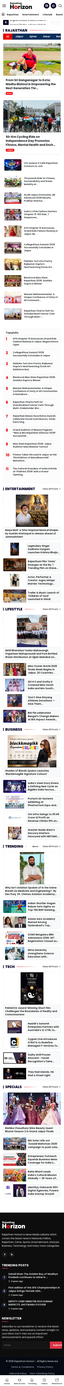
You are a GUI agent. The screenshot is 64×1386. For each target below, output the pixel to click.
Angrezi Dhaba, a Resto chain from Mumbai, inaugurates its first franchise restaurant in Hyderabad (29, 22)
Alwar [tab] (46, 36)
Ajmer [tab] (33, 36)
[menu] (4, 5)
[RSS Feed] (12, 1254)
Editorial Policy (18, 1373)
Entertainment (30, 14)
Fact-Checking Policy (42, 1373)
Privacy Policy (45, 1367)
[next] (58, 22)
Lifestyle (47, 14)
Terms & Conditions (22, 1367)
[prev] (53, 22)
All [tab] (7, 36)
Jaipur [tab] (19, 36)
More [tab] (35, 846)
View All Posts (51, 488)
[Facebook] (4, 1254)
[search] (60, 5)
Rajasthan (13, 14)
